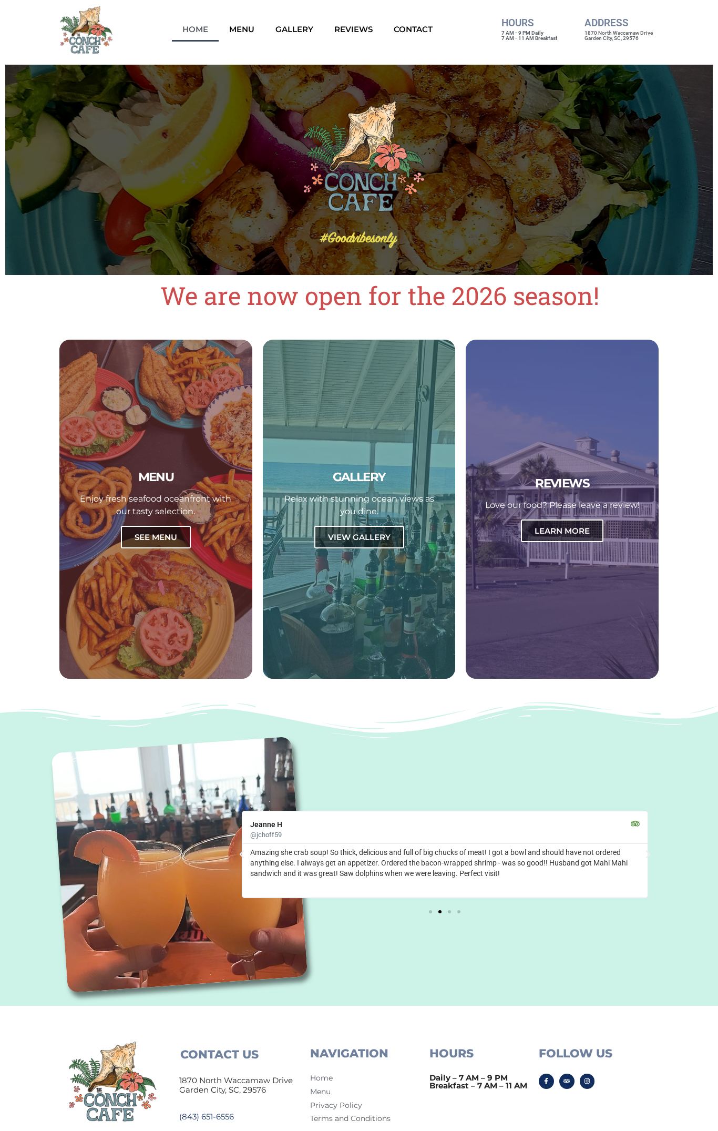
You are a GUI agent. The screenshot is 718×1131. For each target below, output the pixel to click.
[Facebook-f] (546, 1081)
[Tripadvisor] (567, 1081)
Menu (241, 29)
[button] (242, 854)
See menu (156, 537)
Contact (413, 29)
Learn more (562, 531)
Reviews (353, 29)
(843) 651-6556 (206, 1117)
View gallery (359, 537)
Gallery (294, 29)
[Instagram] (587, 1081)
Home (195, 29)
